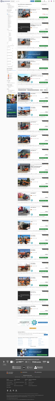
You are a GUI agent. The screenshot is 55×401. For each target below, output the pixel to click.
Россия (13, 70)
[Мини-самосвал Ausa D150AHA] (24, 239)
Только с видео (10, 91)
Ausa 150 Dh (30, 343)
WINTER (9, 23)
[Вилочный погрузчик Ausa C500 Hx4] (24, 196)
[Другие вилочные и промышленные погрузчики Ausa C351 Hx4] (24, 42)
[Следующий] (29, 13)
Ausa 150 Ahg (30, 340)
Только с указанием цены (11, 45)
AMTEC (9, 25)
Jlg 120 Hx (39, 343)
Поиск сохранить (33, 328)
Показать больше (33, 346)
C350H (10, 34)
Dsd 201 (39, 340)
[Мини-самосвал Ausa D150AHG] (24, 281)
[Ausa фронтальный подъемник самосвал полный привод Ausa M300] (24, 182)
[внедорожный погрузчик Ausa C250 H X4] (24, 154)
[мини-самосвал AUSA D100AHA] (24, 310)
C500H (10, 35)
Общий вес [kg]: (9, 61)
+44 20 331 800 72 (10, 372)
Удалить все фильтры (25, 6)
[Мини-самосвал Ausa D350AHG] (24, 111)
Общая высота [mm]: (9, 58)
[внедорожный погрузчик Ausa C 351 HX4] (24, 125)
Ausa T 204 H (40, 338)
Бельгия (10, 78)
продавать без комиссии (11, 112)
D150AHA (10, 39)
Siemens (9, 21)
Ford (9, 24)
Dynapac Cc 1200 (40, 341)
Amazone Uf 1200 (20, 341)
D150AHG (10, 40)
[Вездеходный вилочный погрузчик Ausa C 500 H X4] (24, 13)
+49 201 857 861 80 (38, 372)
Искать (33, 1)
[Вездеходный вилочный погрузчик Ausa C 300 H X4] (24, 211)
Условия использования (30, 399)
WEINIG (9, 20)
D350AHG (10, 37)
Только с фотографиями (11, 90)
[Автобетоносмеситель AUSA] (24, 225)
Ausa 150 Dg (30, 341)
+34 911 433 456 (10, 373)
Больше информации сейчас (42, 322)
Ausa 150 (29, 338)
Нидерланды (11, 77)
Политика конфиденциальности (23, 399)
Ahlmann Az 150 (20, 340)
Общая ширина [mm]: (9, 55)
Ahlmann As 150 (20, 338)
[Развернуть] (32, 21)
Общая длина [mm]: (9, 52)
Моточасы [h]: (8, 49)
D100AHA (10, 38)
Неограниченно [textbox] (10, 73)
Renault (9, 22)
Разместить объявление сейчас (42, 57)
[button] (54, 1)
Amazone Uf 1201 (20, 343)
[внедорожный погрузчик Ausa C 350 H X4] (24, 139)
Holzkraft (9, 26)
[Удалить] (29, 1)
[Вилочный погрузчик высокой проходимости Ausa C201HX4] (24, 97)
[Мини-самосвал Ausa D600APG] (24, 253)
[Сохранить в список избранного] (47, 10)
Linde (9, 27)
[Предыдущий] (18, 13)
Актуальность (44, 4)
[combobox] (11, 73)
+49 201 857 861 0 (24, 372)
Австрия (10, 76)
